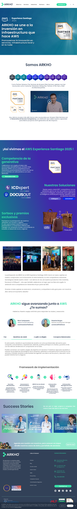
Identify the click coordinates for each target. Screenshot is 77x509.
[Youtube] (55, 491)
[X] (59, 491)
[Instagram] (70, 491)
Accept (70, 505)
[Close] (75, 506)
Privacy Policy (18, 507)
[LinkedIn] (67, 491)
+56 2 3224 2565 (60, 476)
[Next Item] (69, 258)
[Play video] (49, 101)
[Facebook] (63, 491)
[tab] (6, 337)
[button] (26, 4)
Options (62, 505)
